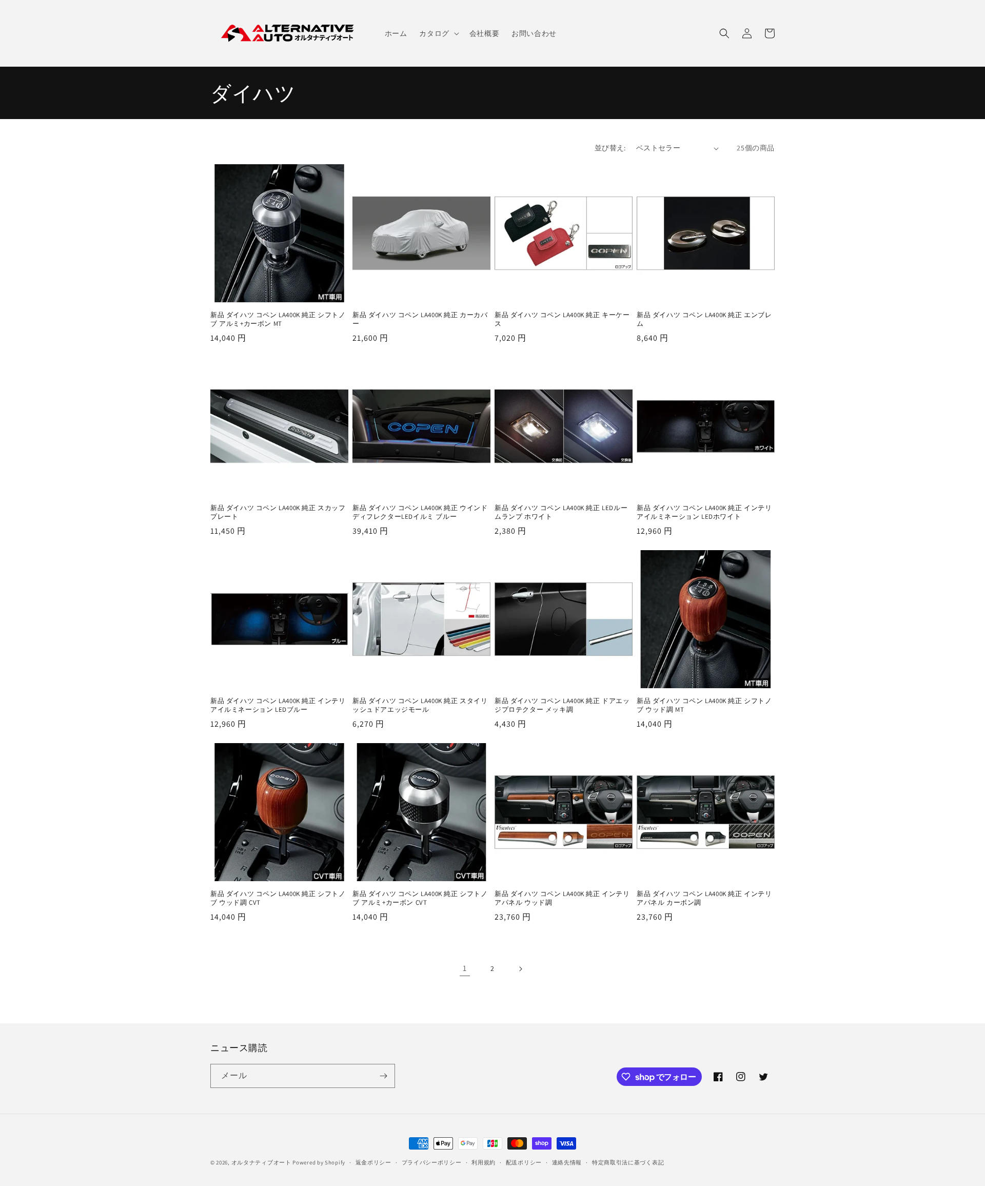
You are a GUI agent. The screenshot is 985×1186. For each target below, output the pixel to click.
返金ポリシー (373, 1162)
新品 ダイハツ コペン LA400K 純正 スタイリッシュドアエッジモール (420, 705)
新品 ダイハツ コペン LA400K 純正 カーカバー (420, 319)
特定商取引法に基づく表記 (628, 1162)
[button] (438, 33)
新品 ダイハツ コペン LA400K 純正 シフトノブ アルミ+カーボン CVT (420, 898)
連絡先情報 (567, 1162)
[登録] (383, 1076)
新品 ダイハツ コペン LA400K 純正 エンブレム (704, 319)
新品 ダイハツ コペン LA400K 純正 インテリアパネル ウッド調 (562, 898)
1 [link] (465, 968)
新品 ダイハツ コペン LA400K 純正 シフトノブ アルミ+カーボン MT (278, 319)
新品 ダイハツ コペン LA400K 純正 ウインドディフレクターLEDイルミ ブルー (420, 512)
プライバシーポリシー (432, 1162)
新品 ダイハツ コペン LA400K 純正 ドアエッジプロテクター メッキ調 (562, 705)
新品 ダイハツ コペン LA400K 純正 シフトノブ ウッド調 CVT (278, 898)
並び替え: (610, 147)
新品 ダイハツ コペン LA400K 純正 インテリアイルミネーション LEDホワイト (704, 512)
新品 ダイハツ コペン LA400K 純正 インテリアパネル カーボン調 (704, 898)
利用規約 (483, 1162)
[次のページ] (520, 969)
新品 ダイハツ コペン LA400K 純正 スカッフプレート (278, 512)
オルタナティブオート (261, 1162)
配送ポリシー (524, 1162)
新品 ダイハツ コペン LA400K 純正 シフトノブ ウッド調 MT (704, 705)
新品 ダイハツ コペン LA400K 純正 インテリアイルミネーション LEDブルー (278, 705)
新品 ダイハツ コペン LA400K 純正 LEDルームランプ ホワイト (561, 512)
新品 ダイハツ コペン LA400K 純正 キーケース (562, 319)
